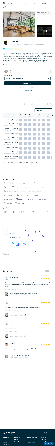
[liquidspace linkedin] (43, 433)
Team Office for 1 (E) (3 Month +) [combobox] (14, 78)
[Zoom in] (5, 229)
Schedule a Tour (27, 83)
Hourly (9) (23, 104)
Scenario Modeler (18, 441)
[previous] (47, 271)
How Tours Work (28, 90)
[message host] (49, 71)
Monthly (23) (31, 104)
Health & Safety (8, 49)
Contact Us (48, 432)
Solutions (9, 3)
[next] (50, 271)
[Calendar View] (50, 104)
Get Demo (5, 440)
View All (42, 271)
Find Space (5, 442)
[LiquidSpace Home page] (4, 3)
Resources (26, 3)
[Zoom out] (5, 232)
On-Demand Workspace (32, 440)
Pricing (33, 3)
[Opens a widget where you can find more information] (49, 443)
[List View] (47, 104)
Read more (5, 64)
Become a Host (6, 444)
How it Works (19, 3)
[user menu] (4, 6)
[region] (27, 241)
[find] (50, 3)
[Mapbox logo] (6, 254)
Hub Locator (17, 444)
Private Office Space (31, 442)
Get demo (44, 3)
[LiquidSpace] (9, 433)
